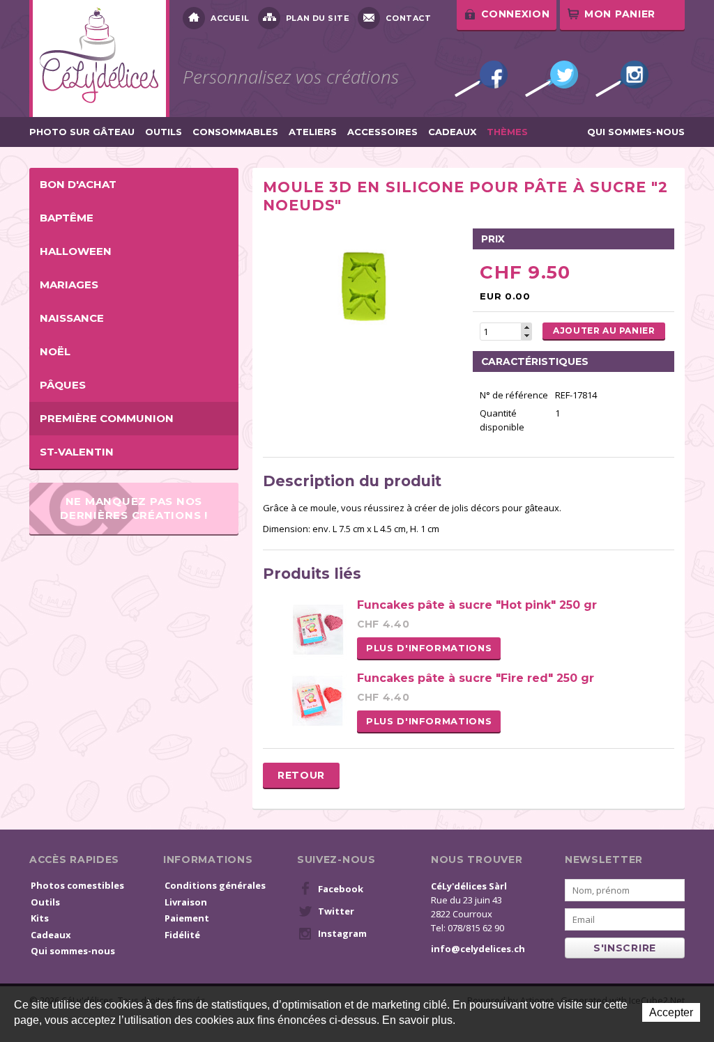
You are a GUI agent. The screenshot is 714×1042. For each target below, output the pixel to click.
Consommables (235, 132)
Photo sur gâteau (82, 132)
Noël (55, 351)
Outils (163, 132)
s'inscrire (624, 948)
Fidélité (182, 934)
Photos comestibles (77, 885)
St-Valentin (77, 451)
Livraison (186, 902)
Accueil (230, 18)
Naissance (72, 318)
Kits (40, 918)
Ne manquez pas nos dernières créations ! (134, 508)
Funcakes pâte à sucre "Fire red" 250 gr (475, 678)
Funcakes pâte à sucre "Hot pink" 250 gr (477, 605)
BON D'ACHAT (78, 184)
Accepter (671, 1012)
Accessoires (382, 132)
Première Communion (107, 418)
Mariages (69, 284)
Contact (408, 18)
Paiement (187, 918)
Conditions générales (215, 885)
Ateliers (313, 132)
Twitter (551, 79)
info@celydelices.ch (478, 948)
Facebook (481, 79)
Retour (301, 775)
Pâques (63, 384)
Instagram (621, 79)
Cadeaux (452, 132)
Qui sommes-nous (636, 132)
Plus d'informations (429, 647)
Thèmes (507, 132)
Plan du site (318, 18)
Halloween (76, 251)
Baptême (66, 217)
